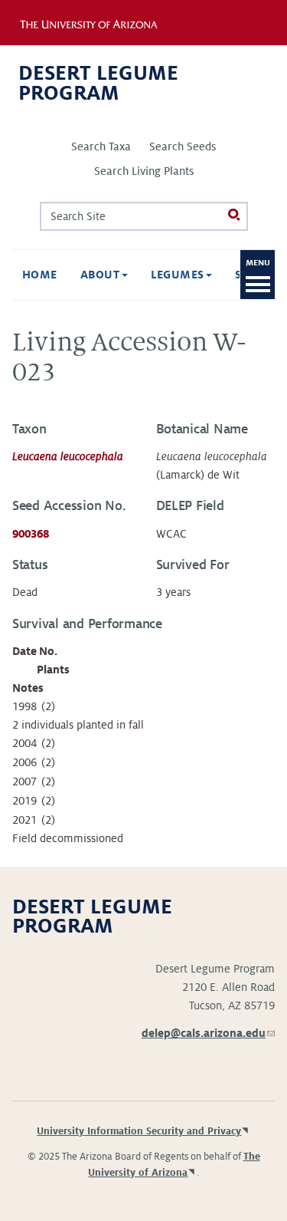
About (101, 274)
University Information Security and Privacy (139, 1131)
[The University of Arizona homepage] (98, 22)
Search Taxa (101, 146)
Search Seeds (182, 146)
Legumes (179, 274)
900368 (30, 534)
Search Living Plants (144, 171)
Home (39, 274)
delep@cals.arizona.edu (208, 1033)
